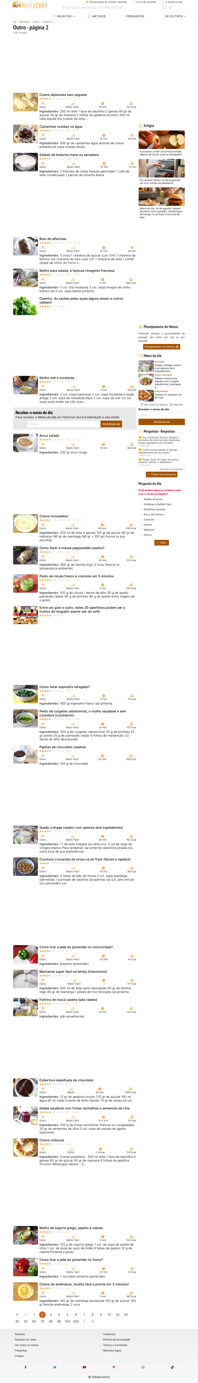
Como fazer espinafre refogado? (64, 687)
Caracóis (149, 519)
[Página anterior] (25, 1314)
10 (109, 1315)
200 (76, 1321)
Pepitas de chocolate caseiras (62, 747)
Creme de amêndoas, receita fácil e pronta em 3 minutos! (84, 1284)
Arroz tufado (49, 436)
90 (59, 1321)
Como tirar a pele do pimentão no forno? (71, 1260)
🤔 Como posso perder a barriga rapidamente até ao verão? (157, 451)
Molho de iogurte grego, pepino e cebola (71, 1228)
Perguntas (134, 16)
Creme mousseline (53, 516)
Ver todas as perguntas (171, 469)
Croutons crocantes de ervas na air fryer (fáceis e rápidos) (85, 859)
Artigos (98, 16)
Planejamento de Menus (160, 346)
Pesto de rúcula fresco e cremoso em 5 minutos (76, 576)
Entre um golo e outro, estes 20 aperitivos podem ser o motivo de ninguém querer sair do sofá (82, 609)
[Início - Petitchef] (14, 21)
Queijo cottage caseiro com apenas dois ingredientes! (81, 827)
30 (126, 1315)
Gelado (148, 524)
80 (51, 1321)
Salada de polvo (153, 499)
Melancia (149, 529)
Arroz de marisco (154, 514)
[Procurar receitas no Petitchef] (164, 7)
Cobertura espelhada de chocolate (66, 1080)
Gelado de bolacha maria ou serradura (69, 155)
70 (42, 1321)
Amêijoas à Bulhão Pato (157, 504)
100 (67, 1321)
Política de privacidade (116, 1339)
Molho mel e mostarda (56, 378)
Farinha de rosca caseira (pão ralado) (68, 1000)
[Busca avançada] (170, 8)
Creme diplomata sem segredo (63, 95)
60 (34, 1321)
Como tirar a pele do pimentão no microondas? (76, 947)
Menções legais (112, 1350)
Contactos (109, 1334)
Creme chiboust (51, 1140)
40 (17, 1321)
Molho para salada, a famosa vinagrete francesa (76, 271)
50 (26, 1321)
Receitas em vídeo (26, 1339)
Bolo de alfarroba (52, 239)
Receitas (64, 16)
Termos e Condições (115, 1345)
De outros (173, 16)
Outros (148, 534)
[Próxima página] (84, 1321)
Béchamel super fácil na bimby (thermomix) (73, 972)
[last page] (92, 1321)
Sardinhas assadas (154, 509)
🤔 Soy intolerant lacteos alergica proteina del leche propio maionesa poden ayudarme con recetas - (159, 440)
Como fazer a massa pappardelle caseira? (71, 548)
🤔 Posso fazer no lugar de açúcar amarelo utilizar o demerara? (158, 461)
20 (118, 1315)
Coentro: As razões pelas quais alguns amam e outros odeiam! (81, 300)
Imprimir (178, 404)
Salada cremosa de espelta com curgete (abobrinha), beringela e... (168, 383)
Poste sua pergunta (163, 474)
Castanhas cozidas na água (60, 126)
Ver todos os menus (155, 404)
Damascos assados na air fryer (168, 396)
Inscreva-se (111, 424)
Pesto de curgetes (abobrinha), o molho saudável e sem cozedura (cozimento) (82, 713)
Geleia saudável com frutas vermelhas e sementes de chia (84, 1108)
